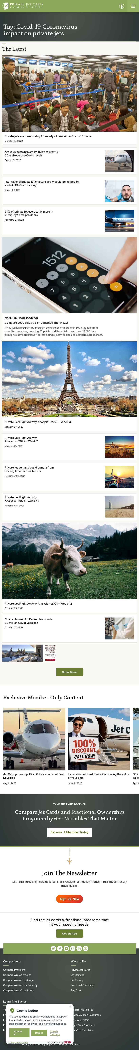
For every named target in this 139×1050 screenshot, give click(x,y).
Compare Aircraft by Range (18, 980)
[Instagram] (72, 948)
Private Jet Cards (80, 969)
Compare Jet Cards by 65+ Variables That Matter (36, 322)
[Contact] (85, 948)
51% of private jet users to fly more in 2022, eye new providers (29, 213)
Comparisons (12, 961)
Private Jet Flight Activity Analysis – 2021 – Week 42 (38, 603)
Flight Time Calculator (83, 1025)
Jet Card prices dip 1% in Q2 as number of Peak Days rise (34, 775)
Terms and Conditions (68, 1044)
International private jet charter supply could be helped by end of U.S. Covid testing (42, 183)
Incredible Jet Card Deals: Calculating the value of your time (98, 775)
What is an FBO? (80, 1020)
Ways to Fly (78, 961)
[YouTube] (66, 948)
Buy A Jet (76, 990)
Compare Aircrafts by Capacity (20, 985)
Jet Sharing (77, 980)
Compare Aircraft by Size (17, 974)
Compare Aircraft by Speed (18, 990)
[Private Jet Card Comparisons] (59, 6)
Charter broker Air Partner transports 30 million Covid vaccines (28, 621)
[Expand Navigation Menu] (133, 6)
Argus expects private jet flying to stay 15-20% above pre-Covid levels (32, 153)
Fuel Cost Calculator (82, 1030)
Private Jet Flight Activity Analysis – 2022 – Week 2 (21, 439)
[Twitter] (53, 948)
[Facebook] (60, 948)
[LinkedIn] (79, 948)
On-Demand (77, 974)
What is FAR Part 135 (82, 1009)
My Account (121, 6)
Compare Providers (14, 969)
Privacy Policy (29, 1044)
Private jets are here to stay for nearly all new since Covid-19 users (48, 136)
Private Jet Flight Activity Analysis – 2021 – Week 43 (22, 499)
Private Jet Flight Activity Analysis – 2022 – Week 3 (38, 422)
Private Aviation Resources (86, 1014)
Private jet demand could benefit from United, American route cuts (29, 469)
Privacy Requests (46, 1044)
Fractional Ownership (82, 985)
